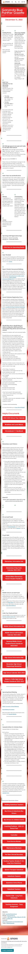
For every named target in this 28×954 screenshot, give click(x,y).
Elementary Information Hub (14, 561)
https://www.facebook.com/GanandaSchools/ (12, 921)
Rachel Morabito (12, 526)
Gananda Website (12, 714)
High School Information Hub (14, 657)
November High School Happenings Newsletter (14, 665)
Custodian (14, 835)
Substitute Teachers (14, 889)
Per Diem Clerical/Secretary (14, 854)
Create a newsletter (7, 950)
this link (18, 528)
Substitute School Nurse (14, 883)
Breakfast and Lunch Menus (14, 424)
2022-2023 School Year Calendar (14, 418)
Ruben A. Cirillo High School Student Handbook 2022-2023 (14, 680)
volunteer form (5, 793)
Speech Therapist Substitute (14, 869)
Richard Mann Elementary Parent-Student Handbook (14, 578)
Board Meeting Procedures (8, 709)
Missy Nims (10, 602)
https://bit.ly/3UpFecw (11, 605)
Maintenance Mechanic (14, 848)
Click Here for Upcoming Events (14, 247)
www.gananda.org (11, 915)
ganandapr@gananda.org (11, 914)
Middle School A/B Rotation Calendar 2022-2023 (14, 634)
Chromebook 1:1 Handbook (14, 431)
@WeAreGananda (10, 923)
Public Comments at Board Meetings (10, 706)
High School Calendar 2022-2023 (14, 673)
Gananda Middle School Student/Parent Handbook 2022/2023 (14, 643)
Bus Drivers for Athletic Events (14, 820)
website (10, 261)
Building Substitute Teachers (14, 804)
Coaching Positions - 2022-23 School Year (14, 827)
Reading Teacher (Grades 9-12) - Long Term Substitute (14, 862)
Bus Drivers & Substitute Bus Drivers (14, 812)
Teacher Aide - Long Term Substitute (14, 897)
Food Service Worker (14, 841)
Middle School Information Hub (14, 626)
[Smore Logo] (6, 2)
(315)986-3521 (9, 918)
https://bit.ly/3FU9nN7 (20, 407)
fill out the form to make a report (16, 275)
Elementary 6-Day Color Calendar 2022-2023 (14, 569)
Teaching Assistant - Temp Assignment (14, 905)
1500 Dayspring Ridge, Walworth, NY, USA (16, 917)
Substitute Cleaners (14, 876)
